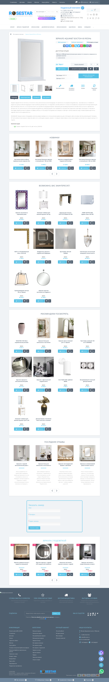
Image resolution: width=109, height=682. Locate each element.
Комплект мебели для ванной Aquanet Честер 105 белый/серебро (43, 213)
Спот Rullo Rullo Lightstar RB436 (65, 380)
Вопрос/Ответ (12, 658)
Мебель (80, 27)
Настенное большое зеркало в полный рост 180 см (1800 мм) (43, 160)
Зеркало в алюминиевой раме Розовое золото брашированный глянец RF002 (87, 464)
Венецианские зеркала (38, 638)
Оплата (30, 2)
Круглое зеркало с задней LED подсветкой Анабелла (43, 563)
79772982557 (66, 12)
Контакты (62, 2)
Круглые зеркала (37, 652)
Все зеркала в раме (37, 645)
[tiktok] (96, 18)
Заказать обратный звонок (47, 16)
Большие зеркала (37, 631)
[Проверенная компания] (6, 592)
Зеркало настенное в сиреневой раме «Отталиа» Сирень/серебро (21, 213)
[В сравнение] (28, 168)
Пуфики (34, 655)
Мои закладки (59, 635)
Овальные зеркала (37, 657)
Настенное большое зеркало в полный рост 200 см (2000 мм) (87, 160)
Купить (19, 223)
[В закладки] (25, 168)
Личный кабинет (60, 631)
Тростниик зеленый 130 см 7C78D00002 (87, 341)
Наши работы (45, 2)
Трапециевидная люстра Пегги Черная (21, 291)
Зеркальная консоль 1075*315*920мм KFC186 (65, 213)
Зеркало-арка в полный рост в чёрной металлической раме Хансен (65, 341)
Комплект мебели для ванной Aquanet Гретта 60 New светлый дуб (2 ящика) (21, 419)
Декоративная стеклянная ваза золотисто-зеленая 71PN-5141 (43, 419)
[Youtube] (97, 15)
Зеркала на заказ (37, 650)
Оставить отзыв (93, 42)
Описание (14, 97)
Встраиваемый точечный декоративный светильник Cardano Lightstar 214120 (87, 380)
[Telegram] (94, 15)
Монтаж (36, 2)
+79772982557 (75, 12)
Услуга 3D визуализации (46, 18)
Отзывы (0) (36, 97)
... (93, 27)
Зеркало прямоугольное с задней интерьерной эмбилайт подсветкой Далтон (21, 563)
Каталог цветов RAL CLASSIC (16, 631)
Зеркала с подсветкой (23, 27)
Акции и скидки (36, 659)
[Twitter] (90, 18)
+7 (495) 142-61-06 (67, 10)
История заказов (60, 633)
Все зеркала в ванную (38, 643)
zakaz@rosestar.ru (67, 16)
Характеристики (25, 97)
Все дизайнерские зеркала (39, 635)
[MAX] (101, 652)
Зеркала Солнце (36, 640)
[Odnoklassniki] (87, 18)
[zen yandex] (93, 18)
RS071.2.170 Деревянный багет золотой (22, 252)
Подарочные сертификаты (15, 666)
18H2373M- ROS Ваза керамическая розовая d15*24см (21, 341)
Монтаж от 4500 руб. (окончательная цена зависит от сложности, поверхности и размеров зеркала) (76, 54)
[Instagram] (88, 15)
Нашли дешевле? (79, 64)
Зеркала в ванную (61, 27)
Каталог (12, 27)
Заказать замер (34, 528)
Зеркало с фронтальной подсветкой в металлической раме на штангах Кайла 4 (43, 380)
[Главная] (10, 34)
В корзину (19, 168)
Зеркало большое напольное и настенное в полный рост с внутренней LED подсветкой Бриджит (43, 464)
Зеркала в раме (35, 27)
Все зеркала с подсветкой (39, 647)
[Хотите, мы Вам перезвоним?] (101, 665)
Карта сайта (12, 661)
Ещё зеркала (72, 27)
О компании (13, 2)
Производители (13, 663)
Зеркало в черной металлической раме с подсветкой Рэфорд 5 (21, 464)
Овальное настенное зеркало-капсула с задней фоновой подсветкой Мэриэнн (65, 563)
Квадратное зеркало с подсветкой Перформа (43, 252)
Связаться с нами (13, 654)
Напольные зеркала (37, 633)
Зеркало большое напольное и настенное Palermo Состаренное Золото (43, 341)
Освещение (87, 27)
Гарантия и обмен (13, 640)
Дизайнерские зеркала (48, 27)
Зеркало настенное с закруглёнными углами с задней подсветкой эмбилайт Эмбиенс (87, 563)
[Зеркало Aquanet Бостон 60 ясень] (15, 88)
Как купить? (46, 97)
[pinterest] (98, 18)
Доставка (22, 2)
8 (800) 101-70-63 (67, 14)
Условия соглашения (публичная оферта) (19, 647)
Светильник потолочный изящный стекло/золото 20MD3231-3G (87, 252)
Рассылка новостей (60, 638)
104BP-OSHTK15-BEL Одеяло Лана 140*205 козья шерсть (87, 213)
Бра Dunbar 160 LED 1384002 (65, 252)
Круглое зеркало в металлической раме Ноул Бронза (21, 380)
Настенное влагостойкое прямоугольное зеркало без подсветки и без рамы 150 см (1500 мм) (21, 160)
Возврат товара (13, 656)
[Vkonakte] (91, 15)
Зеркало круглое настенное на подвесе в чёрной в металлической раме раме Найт (43, 291)
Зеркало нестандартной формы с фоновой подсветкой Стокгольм (65, 464)
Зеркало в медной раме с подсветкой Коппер (65, 160)
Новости (54, 2)
